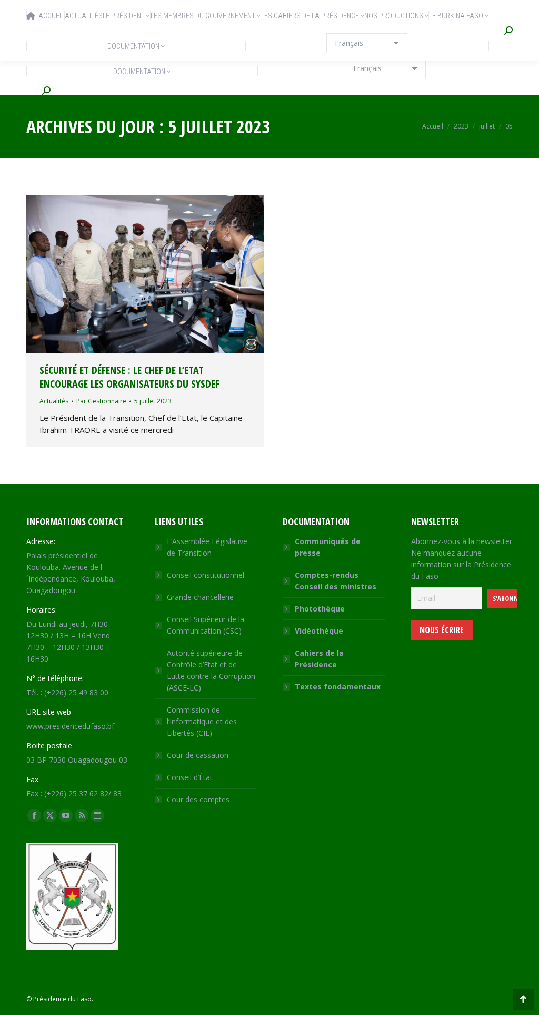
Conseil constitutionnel (205, 575)
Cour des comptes (198, 799)
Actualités (53, 401)
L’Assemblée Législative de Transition (207, 547)
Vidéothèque (319, 631)
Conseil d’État (190, 777)
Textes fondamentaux (338, 687)
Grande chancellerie (200, 597)
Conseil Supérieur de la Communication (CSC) (205, 625)
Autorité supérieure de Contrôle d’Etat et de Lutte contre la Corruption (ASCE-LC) (211, 670)
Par (101, 401)
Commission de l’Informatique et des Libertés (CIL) (202, 721)
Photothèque (320, 609)
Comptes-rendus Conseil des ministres (335, 581)
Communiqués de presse (328, 547)
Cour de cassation (197, 755)
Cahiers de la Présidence (319, 658)
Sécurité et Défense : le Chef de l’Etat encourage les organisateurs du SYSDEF (129, 377)
